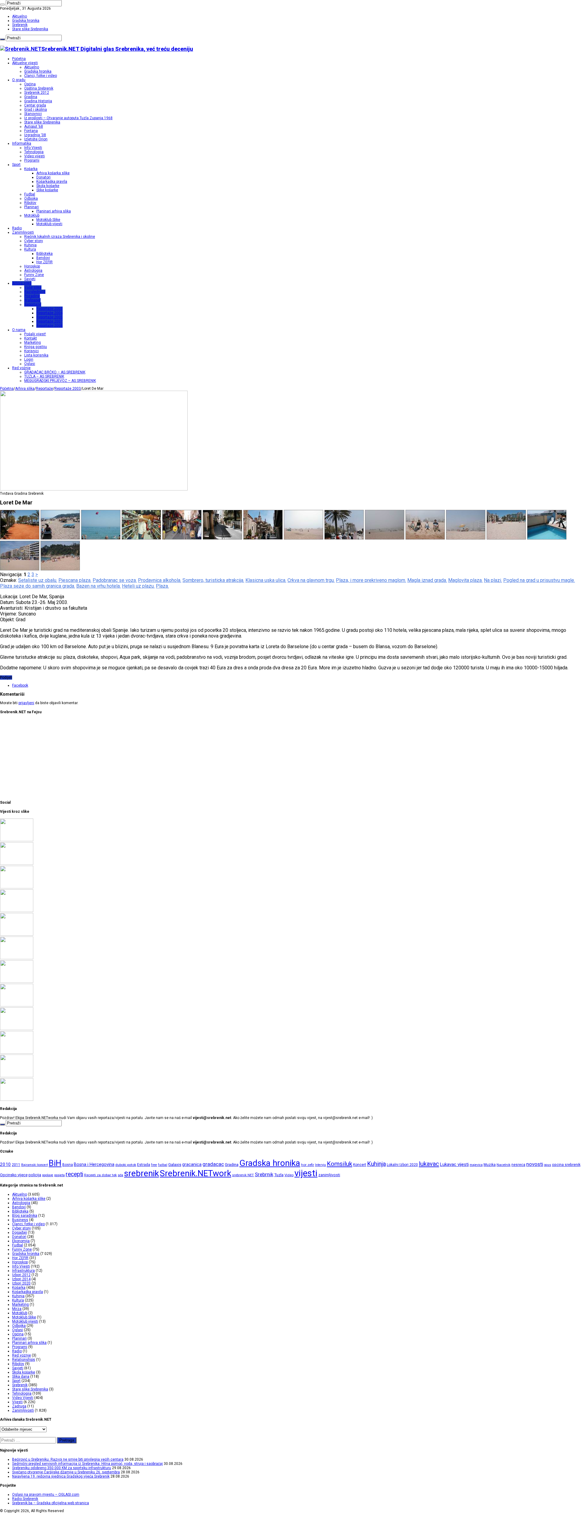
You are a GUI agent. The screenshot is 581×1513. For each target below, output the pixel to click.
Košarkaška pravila (51, 181)
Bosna (67, 1165)
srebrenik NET (243, 1175)
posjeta (59, 1175)
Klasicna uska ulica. (265, 580)
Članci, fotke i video (40, 76)
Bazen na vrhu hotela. (98, 586)
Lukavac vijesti (454, 1164)
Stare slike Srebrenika (30, 29)
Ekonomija (21, 1241)
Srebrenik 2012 (36, 92)
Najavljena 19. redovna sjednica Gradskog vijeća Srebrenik (61, 1476)
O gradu (18, 80)
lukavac (429, 1163)
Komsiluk (339, 1163)
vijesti (305, 1173)
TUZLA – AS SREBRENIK (44, 376)
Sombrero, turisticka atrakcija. (213, 580)
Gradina (30, 97)
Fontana (31, 131)
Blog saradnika (24, 1215)
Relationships (23, 1359)
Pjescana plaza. (74, 580)
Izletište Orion (36, 139)
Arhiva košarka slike (53, 173)
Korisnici (31, 351)
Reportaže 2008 (49, 325)
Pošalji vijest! (35, 334)
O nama (18, 330)
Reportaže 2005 (49, 317)
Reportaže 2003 (49, 309)
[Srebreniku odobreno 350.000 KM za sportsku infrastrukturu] (16, 887)
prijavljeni (26, 703)
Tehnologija (34, 152)
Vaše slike (32, 287)
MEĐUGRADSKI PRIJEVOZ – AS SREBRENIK (60, 381)
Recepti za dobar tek (100, 1175)
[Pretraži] (2, 4)
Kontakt (30, 338)
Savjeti (29, 279)
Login (28, 359)
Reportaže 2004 (49, 313)
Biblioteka (44, 253)
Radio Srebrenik (25, 1499)
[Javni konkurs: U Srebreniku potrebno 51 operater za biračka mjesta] (16, 1100)
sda (120, 1175)
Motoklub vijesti (49, 224)
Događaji (19, 1232)
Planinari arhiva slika (53, 211)
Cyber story (33, 241)
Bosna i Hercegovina (94, 1164)
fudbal (162, 1165)
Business (20, 1220)
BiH (55, 1163)
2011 (16, 1165)
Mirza (16, 1309)
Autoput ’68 (33, 126)
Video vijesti (34, 156)
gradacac (213, 1164)
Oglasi (29, 364)
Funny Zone (34, 275)
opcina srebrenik (566, 1164)
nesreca (518, 1165)
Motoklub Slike (48, 220)
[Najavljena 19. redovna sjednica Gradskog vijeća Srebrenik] (16, 934)
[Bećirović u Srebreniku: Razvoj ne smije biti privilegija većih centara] (16, 840)
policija (34, 1175)
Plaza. (162, 586)
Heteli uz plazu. (138, 586)
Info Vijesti (33, 148)
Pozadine (32, 296)
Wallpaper (32, 300)
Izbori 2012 (21, 1275)
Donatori (43, 177)
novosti (534, 1164)
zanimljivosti (329, 1175)
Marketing (32, 342)
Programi (31, 160)
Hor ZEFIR (44, 262)
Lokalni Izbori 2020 (402, 1165)
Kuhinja (30, 245)
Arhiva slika (21, 283)
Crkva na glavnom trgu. (311, 580)
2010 (5, 1164)
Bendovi (43, 258)
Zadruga (19, 1406)
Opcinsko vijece (14, 1175)
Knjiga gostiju (35, 347)
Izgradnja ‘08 (35, 135)
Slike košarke (47, 190)
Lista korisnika (36, 355)
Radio (17, 228)
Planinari (31, 207)
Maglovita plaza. (465, 580)
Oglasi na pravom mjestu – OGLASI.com (45, 1494)
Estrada (143, 1165)
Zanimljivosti (23, 232)
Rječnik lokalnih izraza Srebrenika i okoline (59, 237)
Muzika (490, 1165)
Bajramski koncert (34, 1165)
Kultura (30, 249)
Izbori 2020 (21, 1283)
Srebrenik (20, 25)
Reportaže (32, 304)
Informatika (21, 143)
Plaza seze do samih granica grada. (37, 586)
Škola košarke (47, 186)
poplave (47, 1175)
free (154, 1165)
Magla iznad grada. (427, 580)
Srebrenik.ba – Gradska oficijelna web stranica (50, 1503)
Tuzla (279, 1175)
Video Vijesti (22, 1398)
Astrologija (33, 270)
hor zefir (307, 1165)
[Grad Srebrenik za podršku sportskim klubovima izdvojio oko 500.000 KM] (16, 1076)
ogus (547, 1165)
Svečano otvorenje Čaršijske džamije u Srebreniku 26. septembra (66, 1472)
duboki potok (125, 1165)
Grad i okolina (35, 109)
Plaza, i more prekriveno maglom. (371, 580)
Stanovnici (33, 114)
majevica (476, 1165)
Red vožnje (21, 368)
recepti (74, 1174)
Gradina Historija (38, 101)
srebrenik (141, 1173)
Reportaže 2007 (49, 321)
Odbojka (31, 198)
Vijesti (17, 1402)
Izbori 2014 (21, 1279)
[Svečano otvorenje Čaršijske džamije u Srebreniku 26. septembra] (16, 911)
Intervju (320, 1165)
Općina (30, 84)
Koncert (359, 1165)
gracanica (192, 1164)
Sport (16, 164)
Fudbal (29, 194)
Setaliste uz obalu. (37, 580)
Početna (19, 59)
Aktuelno (19, 16)
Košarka (31, 169)
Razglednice (34, 292)
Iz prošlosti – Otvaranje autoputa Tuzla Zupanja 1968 (68, 118)
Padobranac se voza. (115, 580)
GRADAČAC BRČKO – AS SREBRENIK (54, 372)
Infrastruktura (23, 1270)
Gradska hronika (25, 20)
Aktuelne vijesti (25, 63)
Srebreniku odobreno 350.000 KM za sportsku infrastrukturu (61, 1468)
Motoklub (31, 215)
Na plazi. (493, 580)
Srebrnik (264, 1174)
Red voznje (21, 1355)
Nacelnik (503, 1165)
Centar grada (35, 105)
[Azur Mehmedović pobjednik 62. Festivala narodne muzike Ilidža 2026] (16, 1005)
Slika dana (20, 1376)
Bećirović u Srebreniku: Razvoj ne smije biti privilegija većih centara (67, 1459)
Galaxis (174, 1164)
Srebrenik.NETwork (195, 1173)
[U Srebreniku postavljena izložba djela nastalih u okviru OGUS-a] (16, 982)
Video (289, 1175)
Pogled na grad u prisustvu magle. (539, 580)
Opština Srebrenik (38, 88)
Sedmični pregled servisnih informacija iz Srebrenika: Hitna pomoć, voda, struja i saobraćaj (87, 1464)
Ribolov (30, 203)
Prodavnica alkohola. (159, 580)
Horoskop (32, 266)
